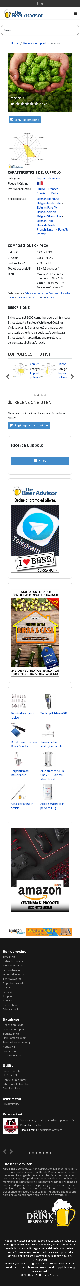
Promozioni (9, 1051)
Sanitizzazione (12, 978)
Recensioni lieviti (13, 1024)
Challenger (37, 364)
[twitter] (42, 3)
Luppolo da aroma (48, 178)
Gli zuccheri (10, 1005)
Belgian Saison (46, 211)
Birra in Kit (9, 956)
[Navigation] (75, 13)
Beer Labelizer (11, 1088)
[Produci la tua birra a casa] (40, 633)
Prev (8, 376)
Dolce (55, 193)
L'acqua (7, 987)
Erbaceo (53, 189)
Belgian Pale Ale (47, 207)
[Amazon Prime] (40, 932)
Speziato (42, 193)
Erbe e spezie (11, 1009)
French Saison (46, 229)
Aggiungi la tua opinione (31, 425)
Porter (41, 234)
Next (71, 376)
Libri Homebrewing (14, 1037)
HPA (43, 297)
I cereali (7, 991)
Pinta (38, 1125)
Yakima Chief (30, 293)
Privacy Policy (11, 1103)
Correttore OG (11, 1071)
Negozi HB (9, 1046)
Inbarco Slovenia (23, 297)
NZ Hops (50, 297)
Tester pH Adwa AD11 (53, 713)
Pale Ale (63, 229)
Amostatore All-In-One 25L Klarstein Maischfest (52, 775)
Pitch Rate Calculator (16, 1084)
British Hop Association (49, 293)
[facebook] (37, 3)
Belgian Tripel (45, 220)
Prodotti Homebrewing (17, 1042)
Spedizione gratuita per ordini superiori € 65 (47, 1120)
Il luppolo (8, 996)
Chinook (63, 364)
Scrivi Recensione (26, 119)
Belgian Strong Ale (49, 216)
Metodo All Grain (13, 965)
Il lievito (7, 1000)
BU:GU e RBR (10, 1075)
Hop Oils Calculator (14, 1079)
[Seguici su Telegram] (40, 529)
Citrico (41, 189)
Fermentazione (12, 970)
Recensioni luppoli (14, 1029)
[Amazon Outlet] (40, 870)
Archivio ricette (12, 1055)
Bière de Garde (46, 225)
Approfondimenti (13, 983)
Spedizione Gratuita (50, 1129)
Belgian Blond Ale (48, 198)
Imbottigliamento (13, 974)
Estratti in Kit (11, 1033)
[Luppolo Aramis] (40, 148)
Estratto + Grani (13, 961)
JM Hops (36, 297)
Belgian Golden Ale (49, 203)
